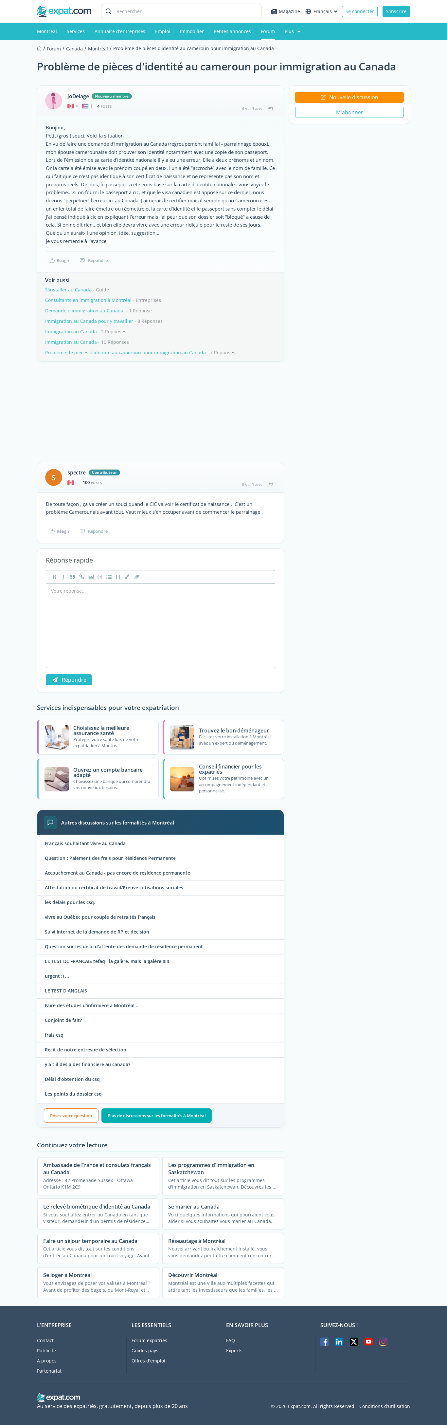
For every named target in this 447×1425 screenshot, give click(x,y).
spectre (76, 472)
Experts (234, 1350)
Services (76, 31)
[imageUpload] (90, 577)
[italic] (62, 577)
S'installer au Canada (68, 290)
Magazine (289, 11)
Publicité (46, 1350)
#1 (270, 108)
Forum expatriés (149, 1340)
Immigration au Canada (71, 331)
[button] (126, 577)
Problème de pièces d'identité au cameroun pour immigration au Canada (125, 352)
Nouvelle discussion (353, 97)
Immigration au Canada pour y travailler (89, 321)
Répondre (98, 260)
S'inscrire (396, 11)
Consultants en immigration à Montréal (88, 300)
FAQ (230, 1340)
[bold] (53, 577)
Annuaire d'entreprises (120, 31)
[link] (80, 577)
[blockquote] (71, 577)
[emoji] (99, 577)
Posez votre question (71, 1116)
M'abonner (349, 112)
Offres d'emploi (148, 1361)
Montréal (47, 31)
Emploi (162, 31)
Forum (268, 31)
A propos (47, 1361)
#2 (270, 485)
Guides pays (145, 1350)
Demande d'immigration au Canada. (85, 310)
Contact (45, 1340)
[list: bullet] (108, 577)
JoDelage (78, 96)
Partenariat (49, 1371)
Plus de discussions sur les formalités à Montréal (157, 1116)
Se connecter (360, 11)
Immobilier (192, 31)
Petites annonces (232, 31)
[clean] (135, 577)
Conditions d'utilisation (384, 1406)
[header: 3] (117, 577)
